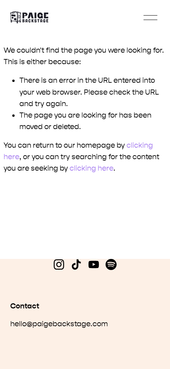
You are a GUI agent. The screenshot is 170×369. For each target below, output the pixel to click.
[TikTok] (76, 264)
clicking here (91, 168)
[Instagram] (58, 264)
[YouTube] (93, 264)
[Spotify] (111, 264)
